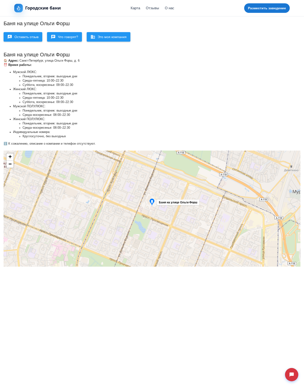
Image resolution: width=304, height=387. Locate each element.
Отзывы (152, 8)
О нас (169, 8)
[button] (172, 204)
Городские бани (43, 8)
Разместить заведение (267, 8)
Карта (135, 8)
